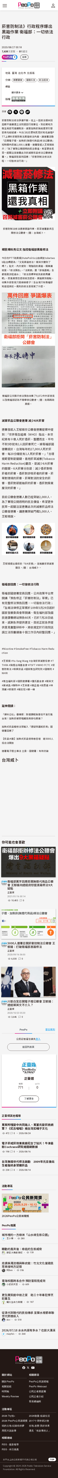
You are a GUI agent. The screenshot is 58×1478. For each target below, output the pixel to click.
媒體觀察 (17, 80)
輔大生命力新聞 (14, 1302)
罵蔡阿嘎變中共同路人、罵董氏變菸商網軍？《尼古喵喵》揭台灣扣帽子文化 (28, 1126)
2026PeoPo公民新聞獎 (15, 1216)
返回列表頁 (28, 1047)
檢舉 (24, 57)
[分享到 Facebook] (10, 112)
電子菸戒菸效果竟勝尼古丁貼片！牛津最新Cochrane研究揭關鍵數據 (28, 1145)
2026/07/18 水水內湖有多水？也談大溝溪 (28, 1330)
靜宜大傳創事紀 (14, 1252)
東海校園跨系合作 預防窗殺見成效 (24, 1281)
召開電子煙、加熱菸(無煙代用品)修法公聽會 (28, 140)
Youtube (33, 1367)
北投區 (31, 73)
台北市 (22, 73)
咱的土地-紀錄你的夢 (13, 1425)
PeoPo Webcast (38, 1386)
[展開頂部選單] (53, 6)
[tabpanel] (28, 1039)
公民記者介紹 (36, 1396)
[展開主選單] (5, 6)
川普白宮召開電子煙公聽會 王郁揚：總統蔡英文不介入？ (30, 1003)
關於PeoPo (8, 1381)
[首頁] (29, 6)
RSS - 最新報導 (10, 1444)
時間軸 (5, 1391)
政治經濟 (43, 80)
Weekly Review (10, 1396)
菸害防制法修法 (10, 120)
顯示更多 (16, 92)
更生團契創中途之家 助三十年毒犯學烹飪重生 (28, 1296)
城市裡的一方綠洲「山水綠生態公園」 (26, 1235)
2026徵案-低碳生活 (39, 1415)
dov (8, 1319)
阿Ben (10, 1270)
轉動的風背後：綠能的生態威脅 (22, 1249)
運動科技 (30, 80)
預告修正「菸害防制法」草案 (29, 598)
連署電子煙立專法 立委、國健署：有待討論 (25, 751)
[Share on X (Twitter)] (16, 112)
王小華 (10, 1238)
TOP (52, 1459)
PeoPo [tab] (23, 1029)
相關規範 (6, 1386)
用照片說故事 (9, 1430)
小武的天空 (12, 1284)
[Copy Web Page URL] (27, 112)
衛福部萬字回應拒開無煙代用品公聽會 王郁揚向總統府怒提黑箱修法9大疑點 (30, 884)
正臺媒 (10, 892)
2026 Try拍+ (8, 1415)
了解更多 (29, 1098)
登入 (38, 1039)
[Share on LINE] (21, 112)
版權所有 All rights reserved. (19, 99)
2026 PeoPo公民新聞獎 (15, 1420)
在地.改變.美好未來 (39, 1425)
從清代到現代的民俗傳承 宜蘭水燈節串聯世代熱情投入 (28, 1314)
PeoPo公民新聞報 (39, 1381)
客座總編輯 (35, 1401)
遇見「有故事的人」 (40, 1430)
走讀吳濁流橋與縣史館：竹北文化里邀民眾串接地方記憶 (28, 1265)
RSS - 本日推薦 (10, 1449)
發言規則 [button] (50, 1029)
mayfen (10, 1334)
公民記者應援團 (37, 1391)
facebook (24, 1367)
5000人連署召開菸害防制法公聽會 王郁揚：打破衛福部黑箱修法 (31, 945)
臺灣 (14, 73)
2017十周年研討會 (39, 1420)
